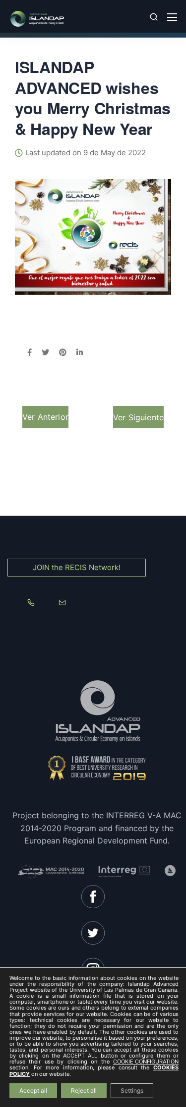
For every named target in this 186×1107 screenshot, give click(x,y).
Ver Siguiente (138, 417)
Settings (132, 1090)
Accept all (33, 1090)
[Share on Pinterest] (62, 353)
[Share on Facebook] (29, 353)
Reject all (84, 1090)
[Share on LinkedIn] (79, 353)
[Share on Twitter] (45, 353)
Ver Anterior (45, 417)
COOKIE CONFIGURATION (146, 1062)
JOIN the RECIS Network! (77, 567)
